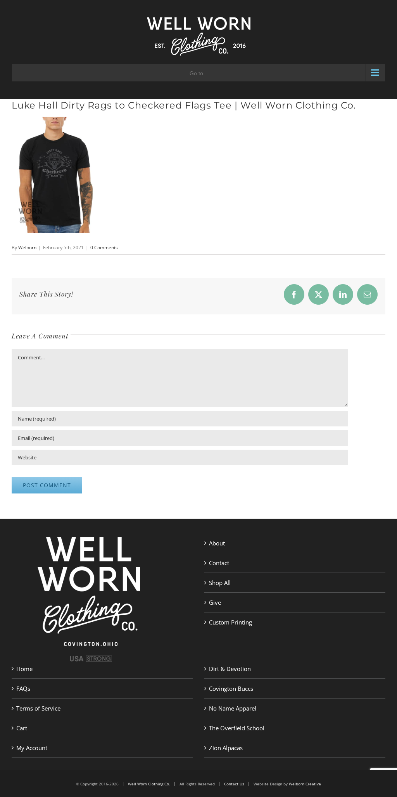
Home (24, 669)
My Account (31, 748)
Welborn (27, 247)
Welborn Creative (305, 784)
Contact (219, 563)
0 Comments (104, 247)
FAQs (23, 688)
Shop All (220, 583)
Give (215, 602)
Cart (21, 728)
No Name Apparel (232, 708)
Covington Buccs (231, 688)
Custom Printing (230, 622)
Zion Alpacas (226, 748)
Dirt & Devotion (230, 669)
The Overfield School (236, 728)
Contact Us (234, 784)
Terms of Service (38, 708)
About (217, 543)
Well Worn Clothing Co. (149, 784)
